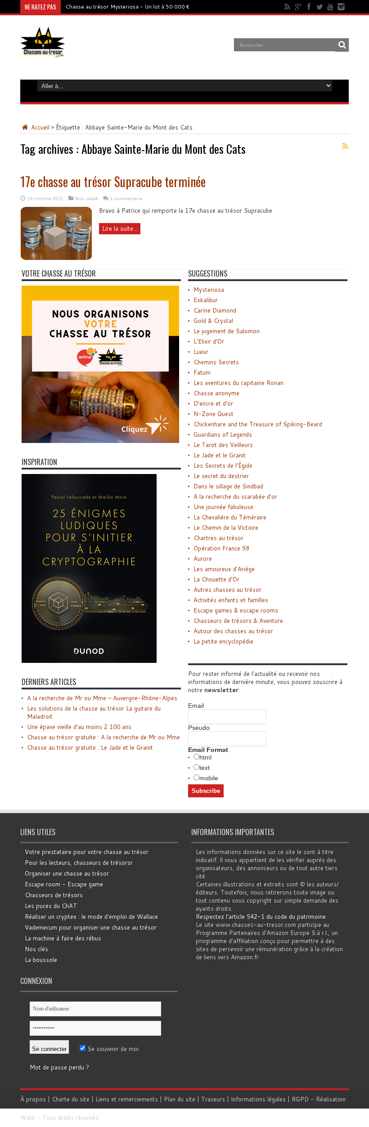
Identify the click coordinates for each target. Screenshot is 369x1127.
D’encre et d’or (213, 403)
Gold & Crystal (213, 321)
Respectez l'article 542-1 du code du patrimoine (261, 916)
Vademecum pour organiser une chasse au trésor (91, 927)
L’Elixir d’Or (209, 341)
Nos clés (36, 949)
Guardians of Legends (223, 434)
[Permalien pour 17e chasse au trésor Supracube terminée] (56, 258)
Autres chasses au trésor (227, 590)
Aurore (203, 559)
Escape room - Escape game (64, 884)
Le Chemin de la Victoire (226, 527)
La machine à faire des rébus (63, 938)
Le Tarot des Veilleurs (223, 445)
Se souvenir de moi (112, 1049)
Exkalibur (206, 300)
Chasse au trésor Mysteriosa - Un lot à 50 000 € (127, 6)
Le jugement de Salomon (227, 331)
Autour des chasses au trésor (233, 631)
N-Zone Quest (214, 414)
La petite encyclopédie (223, 641)
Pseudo (199, 727)
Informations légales (258, 1099)
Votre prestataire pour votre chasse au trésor (86, 852)
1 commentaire (126, 198)
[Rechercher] (342, 45)
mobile (208, 778)
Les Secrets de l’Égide (223, 465)
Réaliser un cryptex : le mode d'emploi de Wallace (91, 916)
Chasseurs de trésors (54, 895)
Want (27, 1118)
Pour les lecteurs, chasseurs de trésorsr (79, 863)
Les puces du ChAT (51, 906)
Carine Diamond (215, 310)
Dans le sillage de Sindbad (228, 486)
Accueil (39, 127)
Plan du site (179, 1099)
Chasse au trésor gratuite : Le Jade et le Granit (90, 747)
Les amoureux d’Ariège (224, 569)
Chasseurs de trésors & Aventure (238, 621)
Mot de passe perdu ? (59, 1067)
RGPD (300, 1099)
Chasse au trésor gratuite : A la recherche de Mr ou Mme (103, 737)
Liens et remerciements (126, 1099)
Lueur (201, 352)
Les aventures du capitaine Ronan (239, 383)
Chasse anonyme (216, 393)
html (205, 757)
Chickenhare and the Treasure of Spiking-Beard (258, 424)
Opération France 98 (221, 548)
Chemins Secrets (216, 362)
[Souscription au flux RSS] (345, 146)
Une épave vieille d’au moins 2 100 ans (79, 727)
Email (196, 705)
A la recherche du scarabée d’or (235, 496)
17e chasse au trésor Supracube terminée (113, 181)
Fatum (202, 372)
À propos (33, 1099)
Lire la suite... (119, 228)
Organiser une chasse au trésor (67, 873)
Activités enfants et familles (231, 600)
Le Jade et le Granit (220, 455)
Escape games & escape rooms (236, 610)
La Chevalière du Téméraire (230, 517)
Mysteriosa (209, 290)
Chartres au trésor (218, 538)
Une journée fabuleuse (223, 507)
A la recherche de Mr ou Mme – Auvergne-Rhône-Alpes (102, 698)
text (204, 767)
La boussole (41, 960)
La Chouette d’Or (216, 579)
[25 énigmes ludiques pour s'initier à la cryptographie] (89, 661)
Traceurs (213, 1099)
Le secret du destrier (221, 476)
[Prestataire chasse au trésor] (100, 441)
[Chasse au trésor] (42, 51)
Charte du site (71, 1099)
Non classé (86, 198)
